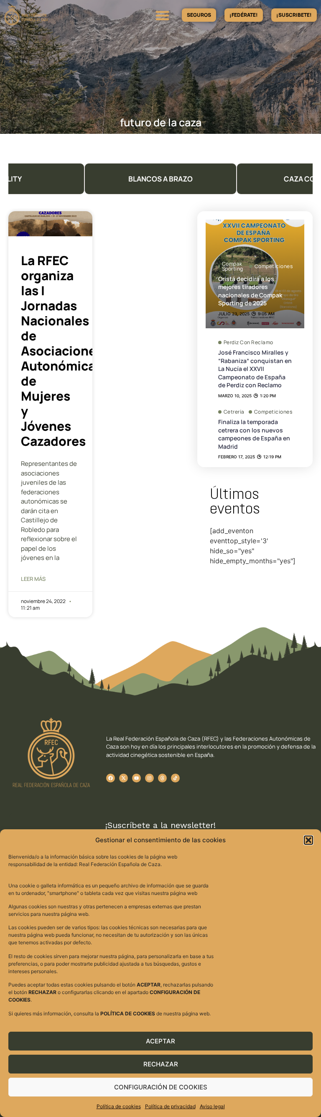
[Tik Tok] (162, 778)
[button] (308, 840)
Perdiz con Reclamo (248, 342)
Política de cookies (119, 1106)
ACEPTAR (160, 1041)
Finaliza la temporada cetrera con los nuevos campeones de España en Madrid (254, 434)
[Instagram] (149, 778)
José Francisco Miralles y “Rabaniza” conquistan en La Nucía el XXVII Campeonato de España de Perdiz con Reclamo (255, 368)
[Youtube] (136, 778)
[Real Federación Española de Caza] (48, 15)
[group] (160, 178)
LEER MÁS (33, 579)
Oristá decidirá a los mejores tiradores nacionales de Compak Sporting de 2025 (250, 291)
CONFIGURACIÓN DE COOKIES (160, 1087)
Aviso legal (212, 1106)
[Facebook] (110, 778)
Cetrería (234, 411)
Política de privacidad (170, 1106)
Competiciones (274, 266)
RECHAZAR (160, 1064)
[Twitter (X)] (123, 778)
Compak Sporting (232, 266)
